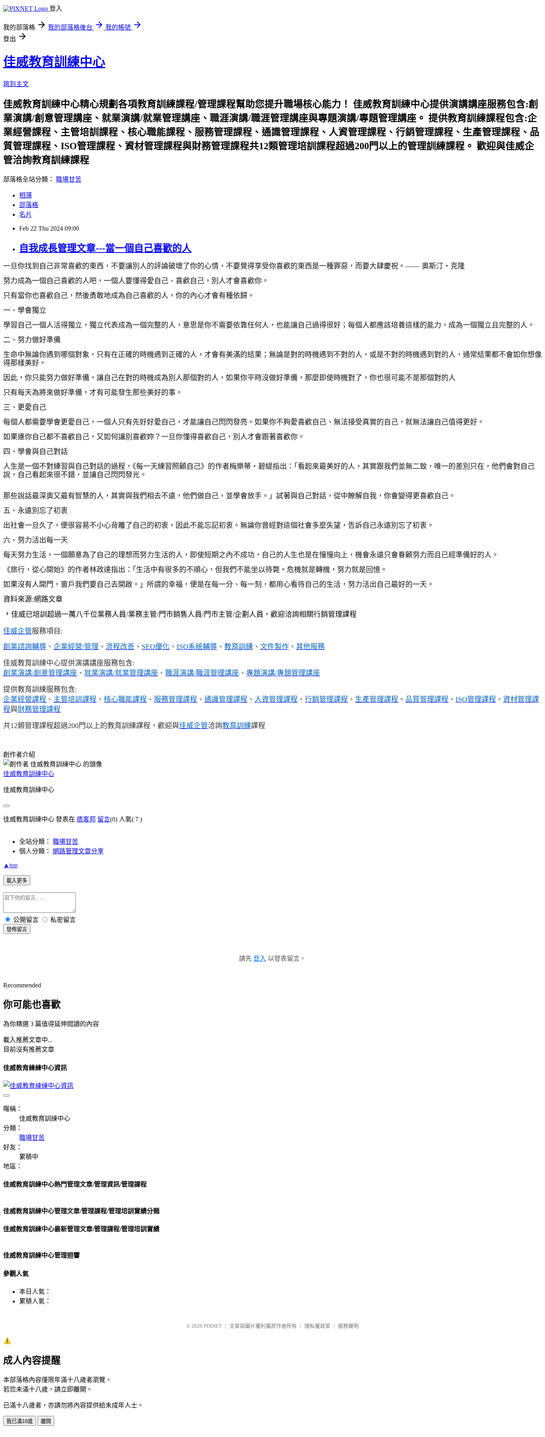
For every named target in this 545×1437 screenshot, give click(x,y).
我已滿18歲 (19, 1421)
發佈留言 (16, 929)
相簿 (25, 195)
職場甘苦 (68, 179)
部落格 (28, 204)
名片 (25, 214)
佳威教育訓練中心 (54, 62)
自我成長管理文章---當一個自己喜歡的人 (105, 248)
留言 (103, 819)
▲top (10, 865)
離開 (46, 1421)
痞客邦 (86, 819)
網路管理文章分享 (78, 851)
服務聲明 (348, 1326)
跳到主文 (16, 84)
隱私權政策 (317, 1326)
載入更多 (16, 881)
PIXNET (213, 1326)
